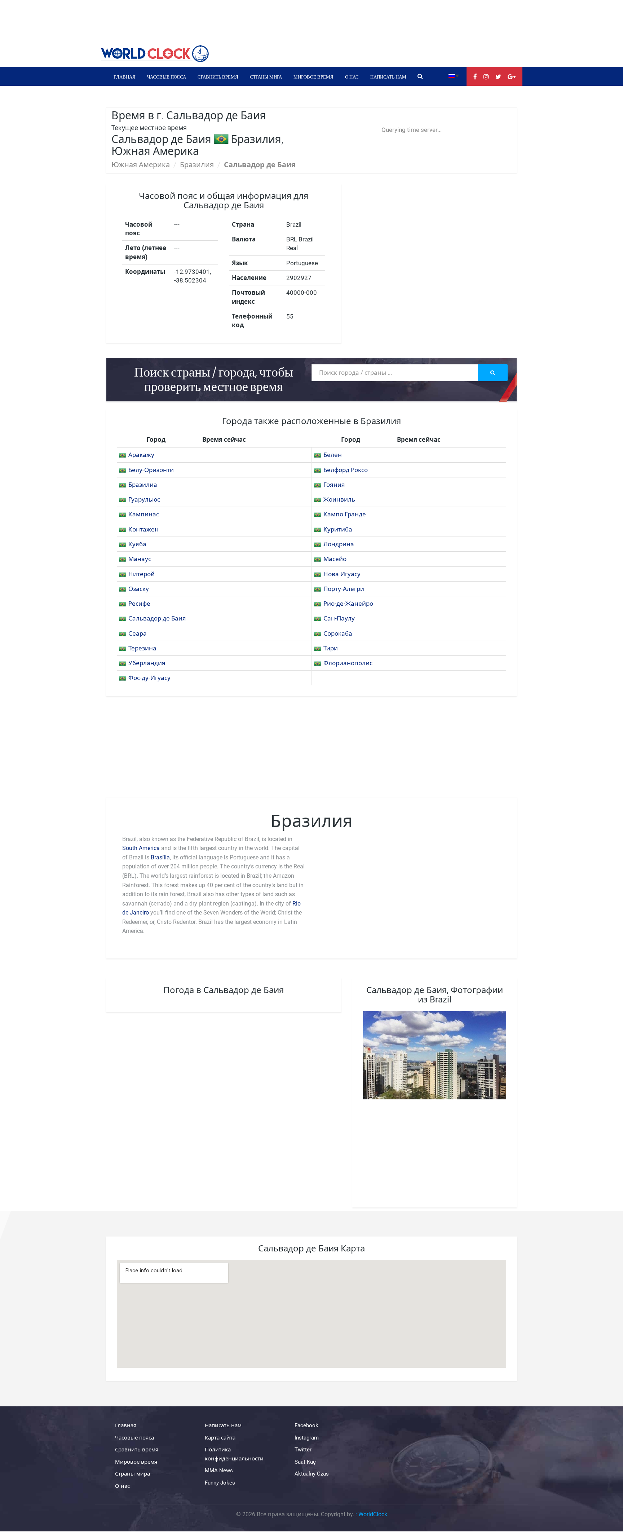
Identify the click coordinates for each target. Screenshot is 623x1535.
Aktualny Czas (312, 1474)
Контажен (143, 529)
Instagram (307, 1437)
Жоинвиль (339, 499)
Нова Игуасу (342, 574)
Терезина (142, 648)
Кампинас (143, 514)
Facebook (306, 1425)
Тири (330, 648)
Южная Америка (140, 164)
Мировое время (313, 76)
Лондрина (338, 544)
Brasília (160, 857)
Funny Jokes (220, 1483)
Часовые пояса (166, 76)
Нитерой (141, 574)
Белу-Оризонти (151, 469)
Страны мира (266, 76)
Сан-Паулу (339, 618)
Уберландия (146, 663)
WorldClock (372, 1514)
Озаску (138, 588)
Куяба (137, 544)
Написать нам (388, 76)
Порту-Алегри (343, 588)
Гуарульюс (144, 499)
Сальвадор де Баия (157, 618)
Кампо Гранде (344, 514)
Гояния (334, 484)
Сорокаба (337, 633)
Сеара (137, 633)
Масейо (334, 558)
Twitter (303, 1449)
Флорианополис (347, 663)
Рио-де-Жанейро (348, 603)
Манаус (139, 558)
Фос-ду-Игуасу (149, 677)
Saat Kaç (305, 1462)
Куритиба (337, 529)
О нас (352, 76)
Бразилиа (142, 484)
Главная (125, 76)
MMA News (219, 1470)
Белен (332, 454)
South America (141, 848)
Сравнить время (218, 76)
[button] (454, 75)
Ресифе (139, 603)
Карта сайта (220, 1437)
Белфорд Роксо (345, 469)
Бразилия (197, 164)
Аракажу (141, 454)
